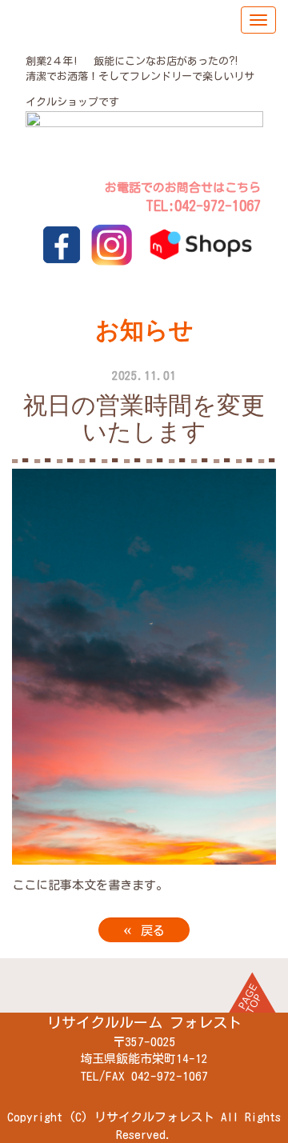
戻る (144, 929)
